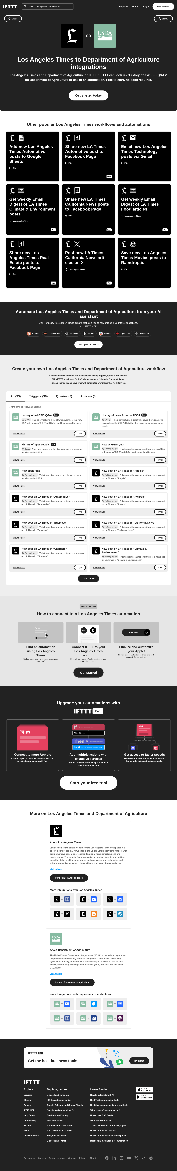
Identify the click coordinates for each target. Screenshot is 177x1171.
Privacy (83, 1158)
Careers (42, 1158)
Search (27, 1125)
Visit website (56, 869)
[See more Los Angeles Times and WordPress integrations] (115, 914)
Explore (123, 6)
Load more (88, 578)
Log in (146, 6)
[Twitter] (136, 1158)
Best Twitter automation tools (104, 1100)
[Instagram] (121, 1158)
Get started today (88, 95)
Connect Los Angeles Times (69, 878)
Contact (72, 1158)
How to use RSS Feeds (101, 1115)
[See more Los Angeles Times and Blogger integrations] (88, 914)
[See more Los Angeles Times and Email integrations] (88, 899)
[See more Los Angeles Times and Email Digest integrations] (115, 899)
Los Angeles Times (45, 59)
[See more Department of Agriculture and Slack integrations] (115, 1018)
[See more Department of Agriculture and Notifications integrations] (88, 1004)
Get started (163, 6)
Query (27, 420)
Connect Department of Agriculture (72, 982)
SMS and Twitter (55, 1120)
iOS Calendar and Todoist (59, 1130)
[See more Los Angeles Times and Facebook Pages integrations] (62, 899)
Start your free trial (88, 783)
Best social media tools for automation (109, 1141)
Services (28, 1095)
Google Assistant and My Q (60, 1110)
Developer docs (31, 1136)
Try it (79, 434)
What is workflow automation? (105, 1110)
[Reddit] (151, 1158)
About (93, 1158)
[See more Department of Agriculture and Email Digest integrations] (115, 1004)
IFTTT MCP (29, 1110)
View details (19, 433)
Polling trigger (111, 449)
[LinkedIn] (114, 1158)
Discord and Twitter (56, 1141)
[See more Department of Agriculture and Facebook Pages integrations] (62, 1018)
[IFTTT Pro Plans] (56, 415)
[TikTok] (143, 1158)
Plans (135, 6)
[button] (88, 673)
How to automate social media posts (108, 1136)
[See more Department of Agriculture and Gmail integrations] (88, 1018)
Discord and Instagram (58, 1095)
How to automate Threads (103, 1130)
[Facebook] (106, 1158)
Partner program (57, 1158)
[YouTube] (129, 1158)
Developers (29, 1158)
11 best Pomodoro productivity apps (108, 1125)
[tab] (15, 396)
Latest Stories (99, 1089)
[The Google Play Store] (144, 1097)
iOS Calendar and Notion (59, 1100)
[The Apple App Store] (144, 1090)
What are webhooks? (100, 1120)
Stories (27, 1100)
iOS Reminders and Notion (60, 1125)
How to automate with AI (102, 1095)
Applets (27, 1105)
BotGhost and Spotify (57, 1115)
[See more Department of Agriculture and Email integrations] (62, 1004)
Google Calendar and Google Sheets (65, 1105)
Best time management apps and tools (109, 1105)
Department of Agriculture (121, 59)
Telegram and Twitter (57, 1136)
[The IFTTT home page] (10, 6)
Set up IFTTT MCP (88, 344)
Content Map (30, 1120)
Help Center (29, 1115)
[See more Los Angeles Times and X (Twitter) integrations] (62, 914)
